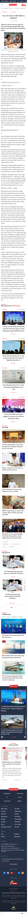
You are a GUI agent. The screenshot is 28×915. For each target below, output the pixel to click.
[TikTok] (15, 873)
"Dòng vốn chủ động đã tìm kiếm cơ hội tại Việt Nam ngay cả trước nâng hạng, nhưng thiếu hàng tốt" (13, 329)
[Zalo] (19, 873)
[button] (11, 607)
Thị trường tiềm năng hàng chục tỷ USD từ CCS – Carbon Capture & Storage (13, 708)
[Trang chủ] (2, 8)
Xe (18, 1)
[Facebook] (4, 873)
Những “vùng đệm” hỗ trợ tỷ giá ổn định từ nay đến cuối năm (12, 469)
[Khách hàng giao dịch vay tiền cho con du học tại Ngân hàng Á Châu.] (13, 33)
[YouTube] (11, 873)
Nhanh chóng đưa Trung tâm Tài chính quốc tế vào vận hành (11, 490)
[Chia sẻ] (25, 913)
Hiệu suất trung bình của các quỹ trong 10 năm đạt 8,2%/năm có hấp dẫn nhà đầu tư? (13, 358)
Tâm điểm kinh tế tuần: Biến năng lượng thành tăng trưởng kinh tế (13, 656)
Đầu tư (11, 8)
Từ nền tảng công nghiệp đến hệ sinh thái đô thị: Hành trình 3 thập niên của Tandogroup (12, 678)
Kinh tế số (23, 8)
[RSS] (22, 873)
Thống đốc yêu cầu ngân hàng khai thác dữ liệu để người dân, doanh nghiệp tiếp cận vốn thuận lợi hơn (12, 536)
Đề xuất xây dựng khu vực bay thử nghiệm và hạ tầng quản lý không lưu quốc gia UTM (12, 732)
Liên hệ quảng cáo (13, 864)
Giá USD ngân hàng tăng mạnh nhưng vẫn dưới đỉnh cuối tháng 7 (12, 596)
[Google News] (22, 913)
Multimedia (6, 614)
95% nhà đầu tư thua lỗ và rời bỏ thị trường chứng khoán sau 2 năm (13, 387)
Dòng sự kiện (13, 745)
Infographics (14, 616)
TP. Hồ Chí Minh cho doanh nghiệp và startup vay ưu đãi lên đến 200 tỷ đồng (13, 416)
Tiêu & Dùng (13, 1)
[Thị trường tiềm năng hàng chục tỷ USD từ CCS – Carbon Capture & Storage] (13, 697)
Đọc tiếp (5, 427)
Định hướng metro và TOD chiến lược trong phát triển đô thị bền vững (11, 764)
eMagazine (20, 616)
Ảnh (2, 834)
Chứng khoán (4, 1)
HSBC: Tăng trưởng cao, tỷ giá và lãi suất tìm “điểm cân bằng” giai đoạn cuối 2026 (13, 512)
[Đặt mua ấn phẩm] (23, 4)
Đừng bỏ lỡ (6, 553)
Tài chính (16, 8)
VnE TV (21, 1)
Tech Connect (7, 801)
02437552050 (6, 861)
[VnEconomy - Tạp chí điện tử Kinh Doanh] (13, 789)
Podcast (8, 616)
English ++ (20, 801)
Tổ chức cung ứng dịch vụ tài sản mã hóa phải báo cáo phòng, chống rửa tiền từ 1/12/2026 (12, 446)
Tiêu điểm (5, 8)
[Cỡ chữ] (19, 913)
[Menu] (2, 913)
